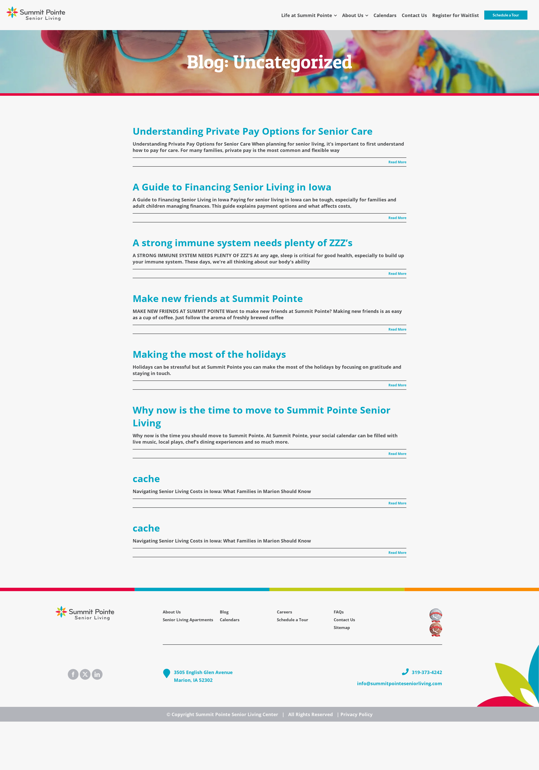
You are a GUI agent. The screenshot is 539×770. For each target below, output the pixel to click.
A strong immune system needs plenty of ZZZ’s (242, 242)
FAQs (339, 612)
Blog (224, 612)
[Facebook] (73, 674)
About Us (172, 612)
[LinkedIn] (97, 674)
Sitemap (342, 627)
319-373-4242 (427, 672)
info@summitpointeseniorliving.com (399, 683)
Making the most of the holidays (209, 354)
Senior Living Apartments (188, 619)
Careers (284, 612)
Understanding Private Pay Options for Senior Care (253, 131)
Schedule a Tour (292, 619)
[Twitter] (85, 674)
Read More (397, 162)
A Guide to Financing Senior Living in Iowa (232, 186)
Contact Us (344, 619)
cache (146, 478)
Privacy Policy (356, 714)
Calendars (229, 619)
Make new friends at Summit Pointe (218, 298)
